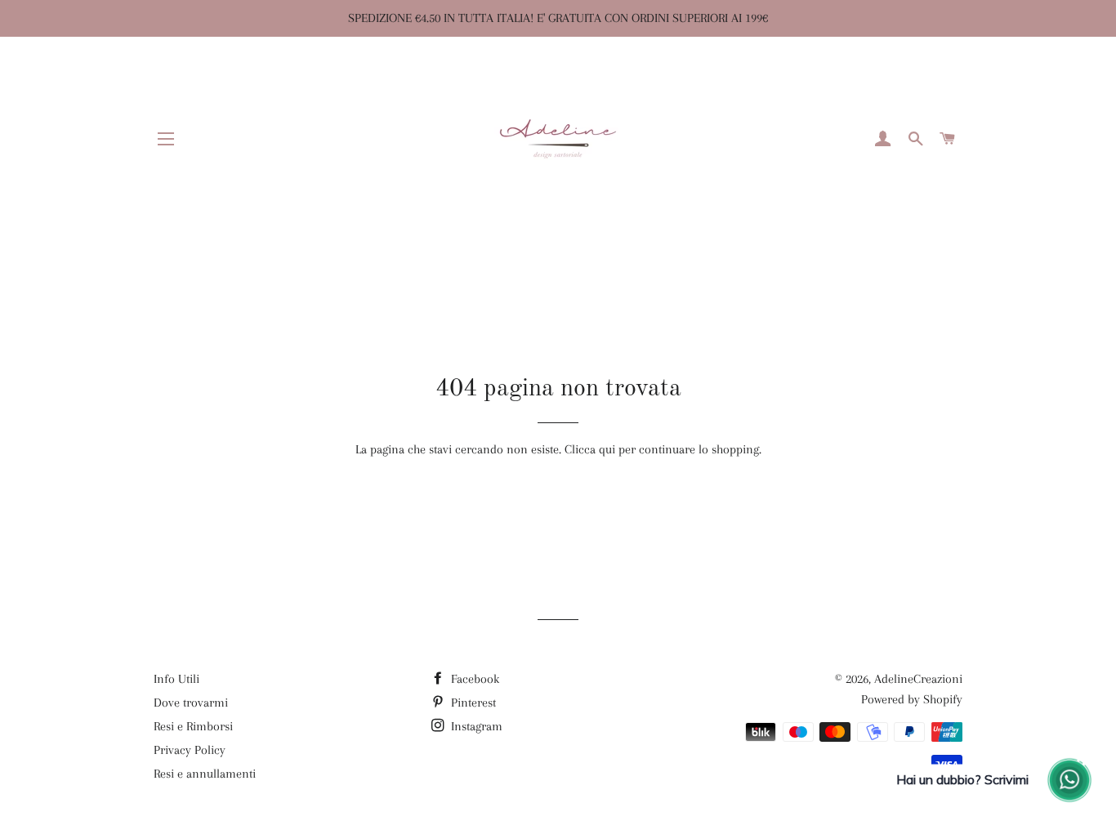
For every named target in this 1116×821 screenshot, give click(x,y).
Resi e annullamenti (205, 773)
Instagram (475, 726)
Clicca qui (590, 449)
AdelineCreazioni (918, 679)
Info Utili (176, 679)
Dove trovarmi (191, 702)
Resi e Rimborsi (193, 726)
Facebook (473, 679)
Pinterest (472, 702)
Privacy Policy (189, 750)
